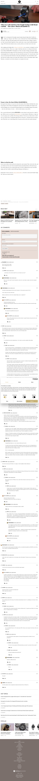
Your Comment (4, 233)
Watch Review (19, 759)
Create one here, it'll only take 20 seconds (11, 256)
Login (4, 253)
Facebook (19, 765)
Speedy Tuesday (19, 754)
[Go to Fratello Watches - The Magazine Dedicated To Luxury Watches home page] (19, 1)
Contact (19, 750)
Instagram (19, 766)
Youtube (19, 768)
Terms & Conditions (19, 776)
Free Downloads (19, 746)
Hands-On (2, 203)
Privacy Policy (19, 777)
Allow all (31, 401)
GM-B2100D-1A (18, 114)
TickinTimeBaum (5, 288)
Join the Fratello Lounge (19, 742)
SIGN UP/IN (2, 1)
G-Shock (15, 47)
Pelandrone (4, 262)
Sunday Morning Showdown (19, 760)
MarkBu (3, 682)
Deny (7, 401)
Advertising (19, 745)
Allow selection (19, 401)
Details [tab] (19, 382)
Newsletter (19, 749)
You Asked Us (19, 757)
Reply (6, 275)
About (19, 743)
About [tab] (32, 382)
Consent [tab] (6, 382)
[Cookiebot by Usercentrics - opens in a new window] (33, 379)
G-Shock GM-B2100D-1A (18, 172)
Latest (19, 762)
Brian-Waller (4, 544)
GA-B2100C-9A (21, 47)
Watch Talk (19, 758)
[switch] (14, 397)
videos (37, 3)
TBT (19, 756)
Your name (3, 239)
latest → (36, 209)
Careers (19, 744)
